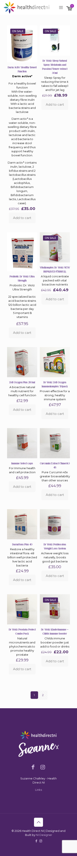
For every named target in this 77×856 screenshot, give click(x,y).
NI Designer (44, 835)
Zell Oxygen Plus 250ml (22, 382)
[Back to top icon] (38, 822)
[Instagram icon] (40, 841)
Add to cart (22, 218)
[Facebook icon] (36, 841)
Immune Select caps (22, 463)
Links (38, 789)
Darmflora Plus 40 (22, 544)
